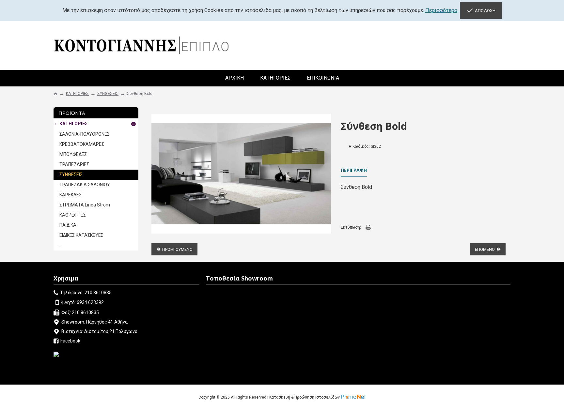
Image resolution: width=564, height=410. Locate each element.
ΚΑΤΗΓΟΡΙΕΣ (77, 93)
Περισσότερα (441, 10)
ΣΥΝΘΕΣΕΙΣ (107, 93)
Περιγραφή (354, 170)
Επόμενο (485, 249)
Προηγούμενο (177, 249)
